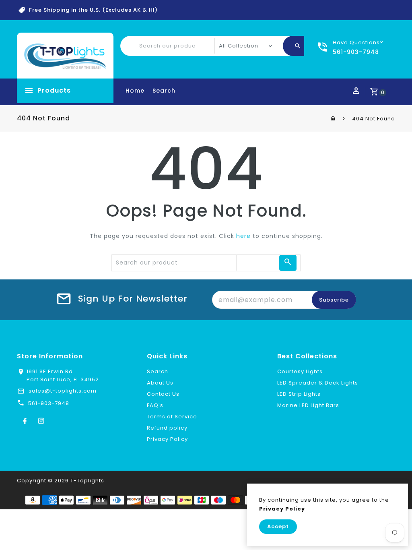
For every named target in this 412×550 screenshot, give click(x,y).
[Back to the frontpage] (333, 118)
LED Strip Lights (299, 394)
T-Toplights (87, 480)
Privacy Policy (167, 439)
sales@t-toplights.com (63, 391)
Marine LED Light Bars (308, 405)
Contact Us (163, 394)
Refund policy (167, 428)
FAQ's (155, 405)
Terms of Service (172, 416)
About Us (160, 383)
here (243, 236)
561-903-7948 (48, 403)
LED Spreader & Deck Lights (317, 383)
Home (135, 91)
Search (163, 91)
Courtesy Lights (300, 371)
